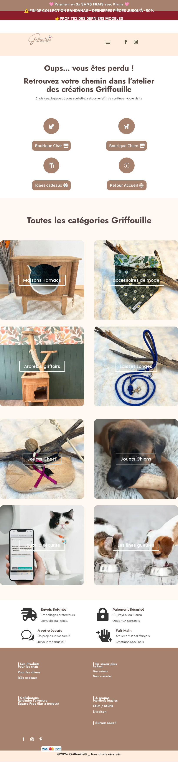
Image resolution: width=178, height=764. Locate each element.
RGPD (108, 706)
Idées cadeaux (48, 185)
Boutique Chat (48, 145)
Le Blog (97, 666)
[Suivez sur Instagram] (136, 42)
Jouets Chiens (135, 459)
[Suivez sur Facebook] (126, 42)
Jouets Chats (42, 459)
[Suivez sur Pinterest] (40, 740)
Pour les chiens (29, 672)
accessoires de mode (136, 280)
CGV (96, 706)
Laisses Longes (136, 366)
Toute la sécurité (42, 545)
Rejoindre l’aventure (32, 700)
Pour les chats (28, 666)
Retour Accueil (124, 185)
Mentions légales (105, 700)
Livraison (99, 711)
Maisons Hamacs (42, 280)
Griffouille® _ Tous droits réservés (95, 754)
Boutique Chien (123, 145)
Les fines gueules (136, 545)
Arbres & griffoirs (42, 366)
